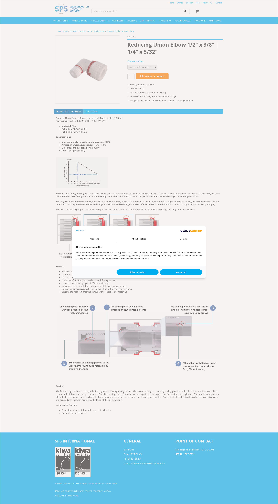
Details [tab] (183, 239)
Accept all (181, 272)
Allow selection (137, 272)
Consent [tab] (94, 239)
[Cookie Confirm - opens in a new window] (191, 231)
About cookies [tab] (139, 239)
